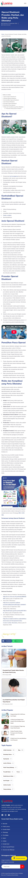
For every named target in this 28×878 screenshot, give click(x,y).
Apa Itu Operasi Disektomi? (10, 96)
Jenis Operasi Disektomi (9, 101)
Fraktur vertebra (7, 215)
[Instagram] (5, 815)
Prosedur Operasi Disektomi (10, 103)
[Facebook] (2, 815)
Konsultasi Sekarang (20, 858)
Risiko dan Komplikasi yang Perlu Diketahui (13, 107)
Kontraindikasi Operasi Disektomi (11, 100)
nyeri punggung (13, 176)
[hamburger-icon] (25, 3)
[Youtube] (9, 815)
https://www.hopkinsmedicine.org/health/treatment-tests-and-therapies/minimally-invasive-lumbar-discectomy (14, 620)
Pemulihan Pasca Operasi (9, 105)
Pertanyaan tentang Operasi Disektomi (13, 108)
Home (2, 34)
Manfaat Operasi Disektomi (10, 98)
